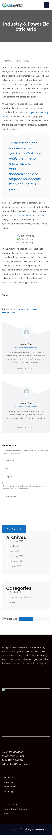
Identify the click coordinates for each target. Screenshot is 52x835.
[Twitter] (16, 295)
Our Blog (8, 791)
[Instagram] (15, 671)
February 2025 (16, 541)
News (12, 602)
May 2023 (14, 551)
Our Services (10, 786)
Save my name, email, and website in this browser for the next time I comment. (25, 487)
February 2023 (16, 556)
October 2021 (16, 561)
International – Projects (21, 597)
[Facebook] (12, 295)
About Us (8, 782)
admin (7, 60)
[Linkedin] (20, 295)
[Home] (12, 5)
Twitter (28, 215)
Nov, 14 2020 (23, 60)
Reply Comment (24, 368)
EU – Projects (16, 592)
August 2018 (15, 566)
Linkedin (41, 215)
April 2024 (14, 546)
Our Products (10, 777)
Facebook (20, 215)
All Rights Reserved (35, 829)
